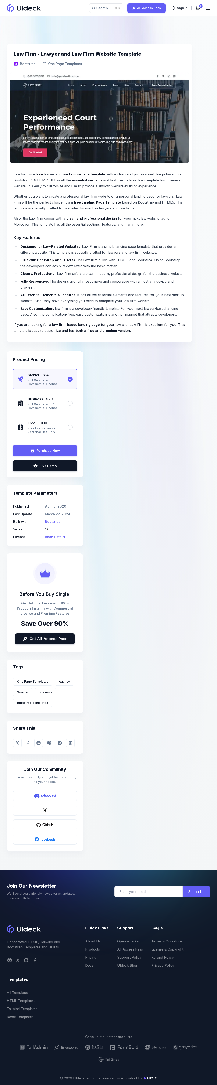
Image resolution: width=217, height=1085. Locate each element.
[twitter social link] (17, 960)
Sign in (182, 8)
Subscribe (196, 892)
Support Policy (129, 957)
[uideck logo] (24, 8)
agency (64, 681)
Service (22, 692)
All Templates (18, 992)
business (45, 692)
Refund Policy (162, 957)
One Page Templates (32, 681)
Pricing (90, 957)
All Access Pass (130, 949)
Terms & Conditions (166, 941)
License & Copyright (167, 949)
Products (92, 949)
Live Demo (48, 466)
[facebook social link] (35, 960)
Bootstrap (28, 64)
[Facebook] (45, 839)
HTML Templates (21, 1001)
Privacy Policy (162, 965)
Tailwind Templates (22, 1009)
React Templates (20, 1017)
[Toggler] (208, 8)
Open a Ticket (128, 941)
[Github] (45, 824)
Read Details (55, 537)
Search (108, 8)
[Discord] (45, 796)
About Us (93, 941)
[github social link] (26, 960)
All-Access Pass (149, 8)
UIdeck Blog (127, 965)
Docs (89, 965)
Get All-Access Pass (48, 639)
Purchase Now (48, 450)
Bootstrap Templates (32, 702)
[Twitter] (45, 810)
